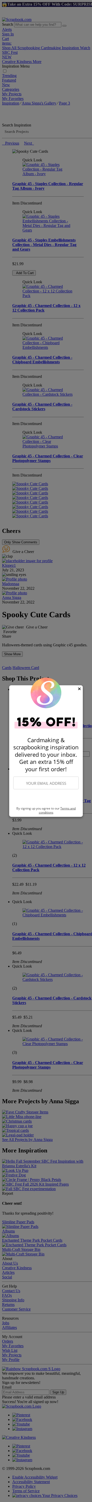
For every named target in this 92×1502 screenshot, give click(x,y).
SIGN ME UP (46, 798)
